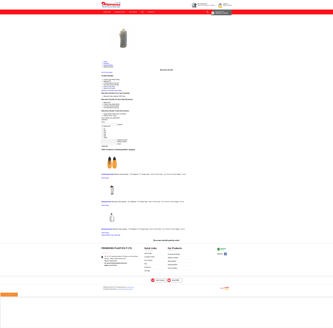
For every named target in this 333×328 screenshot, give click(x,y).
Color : (168, 174)
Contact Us (151, 12)
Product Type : (150, 174)
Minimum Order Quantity (111, 96)
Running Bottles (172, 264)
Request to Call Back (107, 90)
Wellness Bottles (173, 258)
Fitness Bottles (172, 268)
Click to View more (109, 86)
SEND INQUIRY (106, 235)
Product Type (108, 104)
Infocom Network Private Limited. (125, 289)
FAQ (142, 12)
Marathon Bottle (106, 229)
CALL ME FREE (115, 235)
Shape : (181, 174)
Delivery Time (108, 115)
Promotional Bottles (174, 254)
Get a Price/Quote (106, 72)
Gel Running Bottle (107, 174)
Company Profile (120, 12)
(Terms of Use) (130, 287)
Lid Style (106, 107)
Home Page (107, 12)
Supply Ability (108, 114)
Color (105, 106)
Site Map (147, 271)
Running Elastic (106, 202)
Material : (137, 174)
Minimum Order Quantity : (123, 174)
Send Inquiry (118, 90)
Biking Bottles (172, 261)
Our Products (133, 12)
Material (106, 102)
